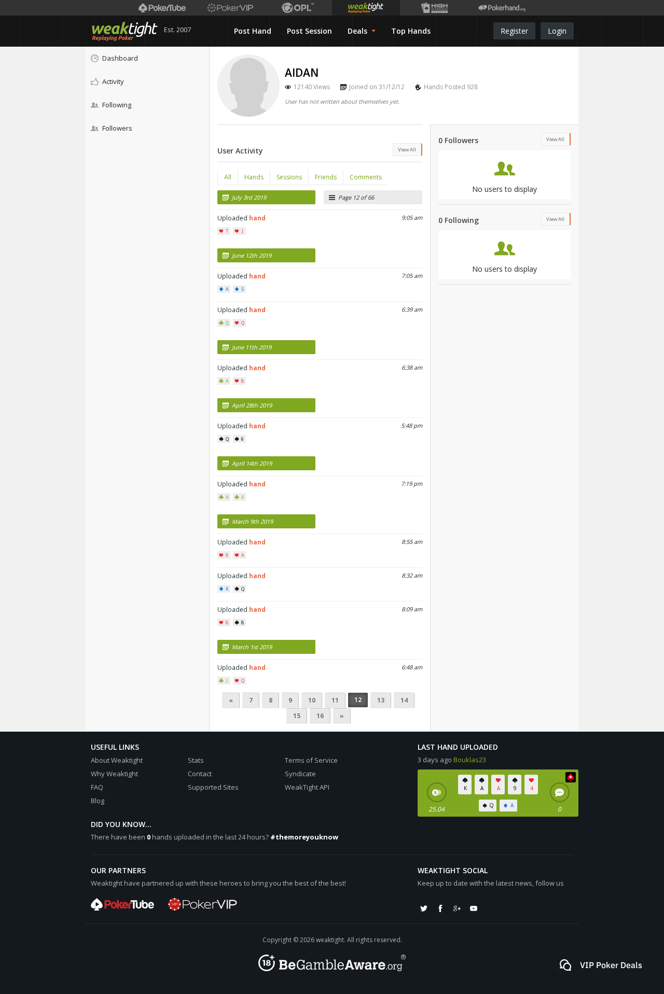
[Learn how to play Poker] (230, 8)
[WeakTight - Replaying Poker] (125, 31)
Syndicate (300, 773)
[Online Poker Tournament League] (298, 8)
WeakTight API (307, 787)
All (227, 177)
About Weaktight (117, 760)
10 (311, 700)
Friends (326, 177)
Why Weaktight (114, 773)
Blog (97, 800)
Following (116, 104)
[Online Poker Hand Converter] (366, 8)
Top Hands (411, 31)
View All (407, 149)
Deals (358, 31)
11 (335, 700)
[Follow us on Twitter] (424, 908)
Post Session (309, 31)
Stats (196, 760)
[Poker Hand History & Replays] (502, 8)
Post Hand (252, 31)
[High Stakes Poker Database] (434, 8)
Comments (366, 177)
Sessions (289, 177)
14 (404, 700)
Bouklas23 (469, 759)
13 (380, 700)
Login (557, 31)
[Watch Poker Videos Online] (162, 8)
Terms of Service (311, 760)
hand (257, 218)
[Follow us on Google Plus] (457, 908)
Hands (254, 177)
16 (320, 715)
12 (358, 699)
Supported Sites (213, 787)
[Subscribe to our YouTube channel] (473, 908)
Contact (200, 773)
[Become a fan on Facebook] (440, 908)
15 (296, 715)
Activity (113, 81)
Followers (117, 128)
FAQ (97, 787)
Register (514, 31)
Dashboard (120, 58)
